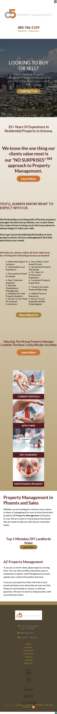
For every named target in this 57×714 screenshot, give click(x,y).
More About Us (28, 315)
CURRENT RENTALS (28, 396)
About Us (28, 663)
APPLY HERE (28, 425)
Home (28, 644)
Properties (28, 650)
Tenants (28, 660)
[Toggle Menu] (55, 1)
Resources (28, 653)
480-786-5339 (28, 27)
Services (28, 647)
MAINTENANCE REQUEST (28, 483)
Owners (28, 657)
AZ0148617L (27, 707)
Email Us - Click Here (28, 30)
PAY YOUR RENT (28, 454)
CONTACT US (28, 91)
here (5, 570)
